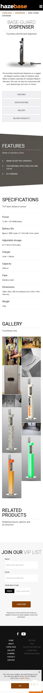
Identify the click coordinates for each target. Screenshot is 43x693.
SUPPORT (11, 660)
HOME (11, 640)
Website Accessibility (32, 653)
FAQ (32, 644)
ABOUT (11, 644)
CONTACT (11, 657)
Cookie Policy (32, 650)
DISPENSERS (20, 13)
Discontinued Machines (32, 647)
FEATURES (21, 94)
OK (20, 686)
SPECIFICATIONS (21, 102)
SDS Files (31, 640)
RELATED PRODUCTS (21, 118)
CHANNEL (11, 653)
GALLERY (21, 110)
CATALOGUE (7, 13)
